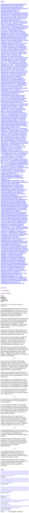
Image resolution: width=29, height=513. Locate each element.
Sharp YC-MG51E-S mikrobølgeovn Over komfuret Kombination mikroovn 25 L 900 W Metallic (14, 44)
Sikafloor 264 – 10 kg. (15, 153)
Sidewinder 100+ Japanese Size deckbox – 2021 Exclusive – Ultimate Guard (13, 109)
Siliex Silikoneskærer (10, 237)
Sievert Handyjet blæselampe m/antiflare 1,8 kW (13, 119)
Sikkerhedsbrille (6, 176)
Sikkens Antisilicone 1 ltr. (8, 159)
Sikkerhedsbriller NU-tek (9, 177)
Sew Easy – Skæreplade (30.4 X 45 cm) (15, 15)
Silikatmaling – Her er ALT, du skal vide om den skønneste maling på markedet (14, 239)
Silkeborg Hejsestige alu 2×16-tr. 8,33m (14, 271)
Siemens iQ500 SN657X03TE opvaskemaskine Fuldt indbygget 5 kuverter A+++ (13, 112)
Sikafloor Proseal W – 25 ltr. (12, 156)
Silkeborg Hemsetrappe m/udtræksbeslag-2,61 (13, 278)
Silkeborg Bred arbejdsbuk (16, 264)
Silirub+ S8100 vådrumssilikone (13, 245)
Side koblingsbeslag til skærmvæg (15, 82)
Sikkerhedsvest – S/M (10, 186)
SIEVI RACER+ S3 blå (18, 125)
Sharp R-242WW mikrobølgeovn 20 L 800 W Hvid (14, 35)
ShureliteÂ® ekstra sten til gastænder (12, 78)
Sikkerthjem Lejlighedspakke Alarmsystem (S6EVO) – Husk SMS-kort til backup (13, 192)
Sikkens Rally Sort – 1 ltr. (8, 170)
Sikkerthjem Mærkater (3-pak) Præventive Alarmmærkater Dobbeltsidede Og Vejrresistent (13, 195)
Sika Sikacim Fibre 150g (19, 143)
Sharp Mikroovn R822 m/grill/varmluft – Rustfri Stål (11, 30)
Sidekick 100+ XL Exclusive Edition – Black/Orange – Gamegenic (12, 94)
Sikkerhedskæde (7, 180)
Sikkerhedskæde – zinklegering (10, 182)
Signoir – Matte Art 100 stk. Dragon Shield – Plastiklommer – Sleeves (13, 140)
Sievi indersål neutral (17, 124)
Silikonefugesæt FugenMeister (10, 241)
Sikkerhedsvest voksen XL (10, 187)
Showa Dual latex (10, 72)
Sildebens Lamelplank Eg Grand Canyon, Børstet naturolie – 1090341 (13, 233)
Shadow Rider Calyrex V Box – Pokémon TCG (14, 22)
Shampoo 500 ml (12, 24)
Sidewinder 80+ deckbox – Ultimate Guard (13, 110)
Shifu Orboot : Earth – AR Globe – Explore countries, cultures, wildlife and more (14, 52)
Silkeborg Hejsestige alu (15, 270)
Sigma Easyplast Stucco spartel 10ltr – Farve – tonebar (14, 133)
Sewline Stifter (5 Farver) (10, 21)
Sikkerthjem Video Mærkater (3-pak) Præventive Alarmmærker (14, 218)
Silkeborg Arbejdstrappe (10, 263)
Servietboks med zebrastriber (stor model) (14, 13)
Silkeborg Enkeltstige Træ (9, 267)
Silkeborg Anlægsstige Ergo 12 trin (12, 253)
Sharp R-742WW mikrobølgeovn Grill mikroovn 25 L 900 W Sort (13, 39)
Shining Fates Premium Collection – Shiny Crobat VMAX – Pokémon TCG (14, 68)
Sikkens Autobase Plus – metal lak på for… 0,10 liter (14, 159)
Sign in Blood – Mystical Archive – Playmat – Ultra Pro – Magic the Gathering (14, 137)
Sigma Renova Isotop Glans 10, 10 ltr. (13, 135)
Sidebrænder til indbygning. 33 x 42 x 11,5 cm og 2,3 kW (14, 89)
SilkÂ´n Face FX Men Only (9, 247)
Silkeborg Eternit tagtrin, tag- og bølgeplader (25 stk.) (13, 268)
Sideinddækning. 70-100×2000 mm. (11, 91)
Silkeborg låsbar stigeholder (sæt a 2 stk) (14, 283)
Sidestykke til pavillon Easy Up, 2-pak (12, 104)
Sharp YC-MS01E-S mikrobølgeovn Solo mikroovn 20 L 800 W (14, 49)
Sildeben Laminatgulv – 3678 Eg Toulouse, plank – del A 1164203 (14, 227)
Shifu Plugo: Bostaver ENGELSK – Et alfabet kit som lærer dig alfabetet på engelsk (14, 57)
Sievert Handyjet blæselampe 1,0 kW (13, 118)
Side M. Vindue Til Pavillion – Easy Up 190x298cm (14, 84)
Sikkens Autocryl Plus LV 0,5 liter (11, 166)
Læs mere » (4, 293)
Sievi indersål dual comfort (11, 122)
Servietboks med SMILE (10, 8)
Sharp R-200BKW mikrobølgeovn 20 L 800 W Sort (13, 32)
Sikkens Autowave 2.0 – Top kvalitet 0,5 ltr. (12, 166)
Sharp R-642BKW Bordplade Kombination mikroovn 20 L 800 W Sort (14, 37)
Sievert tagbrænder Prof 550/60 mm (13, 120)
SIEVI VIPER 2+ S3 (16, 131)
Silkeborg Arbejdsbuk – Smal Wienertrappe (13, 253)
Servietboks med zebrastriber (14, 12)
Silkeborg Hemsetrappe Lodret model (11, 277)
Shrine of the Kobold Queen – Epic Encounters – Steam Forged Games (13, 74)
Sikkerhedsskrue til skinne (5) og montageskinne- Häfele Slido (14, 183)
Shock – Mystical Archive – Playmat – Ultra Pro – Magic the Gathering (14, 70)
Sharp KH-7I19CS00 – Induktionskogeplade (14, 28)
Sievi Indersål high (7, 124)
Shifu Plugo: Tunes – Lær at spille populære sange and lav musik (14, 63)
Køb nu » (9, 293)
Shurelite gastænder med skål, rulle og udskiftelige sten (13, 76)
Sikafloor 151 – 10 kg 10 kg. (8, 147)
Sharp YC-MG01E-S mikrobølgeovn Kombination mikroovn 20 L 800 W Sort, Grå (12, 42)
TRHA (2, 1)
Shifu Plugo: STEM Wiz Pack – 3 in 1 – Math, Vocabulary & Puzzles (13, 61)
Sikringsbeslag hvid (14, 222)
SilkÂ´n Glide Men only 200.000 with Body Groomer (14, 247)
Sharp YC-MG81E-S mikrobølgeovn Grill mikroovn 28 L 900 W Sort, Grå (14, 47)
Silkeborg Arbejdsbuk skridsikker (11, 260)
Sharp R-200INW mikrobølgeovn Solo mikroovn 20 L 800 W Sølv (13, 33)
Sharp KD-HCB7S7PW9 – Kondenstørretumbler (14, 26)
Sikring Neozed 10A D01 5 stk (11, 221)
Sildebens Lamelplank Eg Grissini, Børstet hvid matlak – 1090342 (14, 235)
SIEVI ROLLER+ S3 (11, 127)
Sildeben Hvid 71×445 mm (10, 227)
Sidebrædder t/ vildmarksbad (13, 88)
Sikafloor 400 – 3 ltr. (10, 154)
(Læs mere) (3, 287)
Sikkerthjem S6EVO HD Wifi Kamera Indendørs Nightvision (13, 203)
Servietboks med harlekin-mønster (9, 4)
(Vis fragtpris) (5, 290)
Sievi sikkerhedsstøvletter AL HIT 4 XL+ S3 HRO (12, 127)
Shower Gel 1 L (7, 73)
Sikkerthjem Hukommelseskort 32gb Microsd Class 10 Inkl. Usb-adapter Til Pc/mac (14, 189)
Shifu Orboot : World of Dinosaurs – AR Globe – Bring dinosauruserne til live (14, 55)
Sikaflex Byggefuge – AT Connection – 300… (14, 146)
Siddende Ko (6, 80)
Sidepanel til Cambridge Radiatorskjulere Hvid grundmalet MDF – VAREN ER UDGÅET (14, 101)
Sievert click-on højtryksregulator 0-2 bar (13, 115)
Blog (6, 511)
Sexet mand (20, 21)
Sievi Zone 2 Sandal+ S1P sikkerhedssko (14, 132)
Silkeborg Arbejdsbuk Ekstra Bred (11, 257)
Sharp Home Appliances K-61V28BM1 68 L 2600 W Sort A (13, 25)
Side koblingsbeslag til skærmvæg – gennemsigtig (13, 82)
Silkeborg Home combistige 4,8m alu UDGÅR (14, 279)
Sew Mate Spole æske (11, 18)
